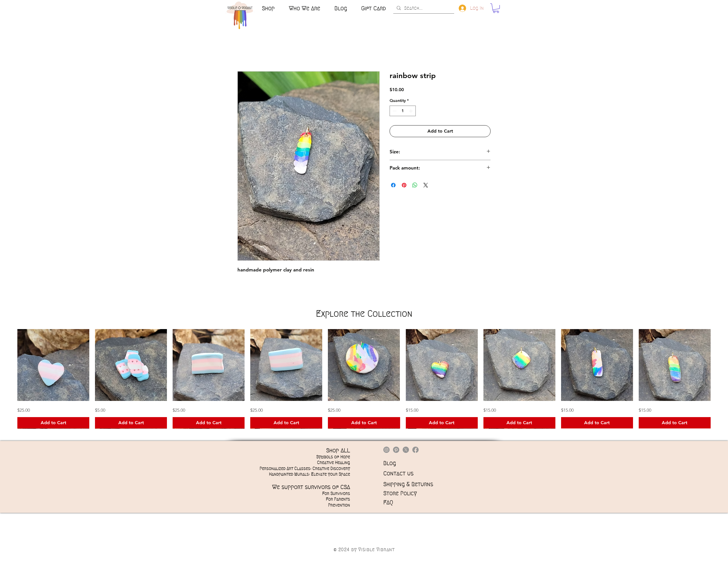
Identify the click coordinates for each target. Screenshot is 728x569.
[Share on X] (425, 185)
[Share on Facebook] (393, 185)
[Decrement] (394, 111)
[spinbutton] (403, 111)
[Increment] (411, 111)
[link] (496, 8)
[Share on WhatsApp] (414, 185)
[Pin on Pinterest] (404, 185)
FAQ (388, 502)
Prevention (339, 505)
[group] (364, 378)
